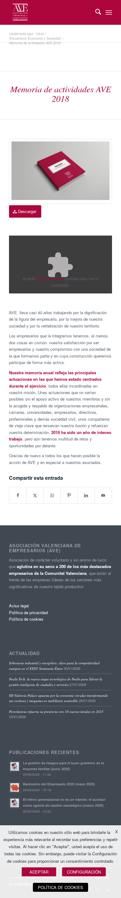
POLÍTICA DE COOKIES (60, 887)
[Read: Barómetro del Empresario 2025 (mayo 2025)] (14, 787)
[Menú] (108, 12)
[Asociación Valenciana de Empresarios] (50, 12)
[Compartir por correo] (103, 495)
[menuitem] (95, 12)
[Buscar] (95, 12)
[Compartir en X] (35, 495)
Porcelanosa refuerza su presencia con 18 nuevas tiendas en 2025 (56, 711)
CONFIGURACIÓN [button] (84, 872)
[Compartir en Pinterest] (69, 495)
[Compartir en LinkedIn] (86, 495)
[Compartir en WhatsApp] (52, 495)
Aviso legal (19, 606)
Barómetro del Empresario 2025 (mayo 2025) (59, 784)
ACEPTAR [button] (38, 872)
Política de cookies (26, 619)
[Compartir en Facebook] (17, 495)
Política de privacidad (28, 612)
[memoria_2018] (60, 171)
